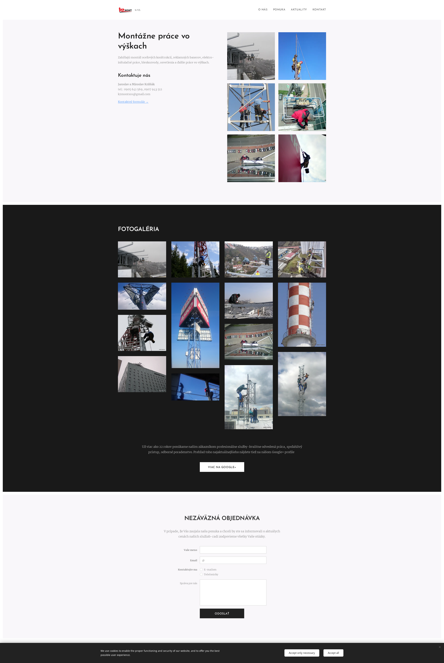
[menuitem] (263, 10)
